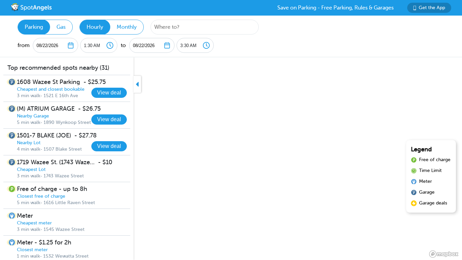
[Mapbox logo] (444, 254)
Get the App (432, 7)
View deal (109, 92)
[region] (231, 158)
